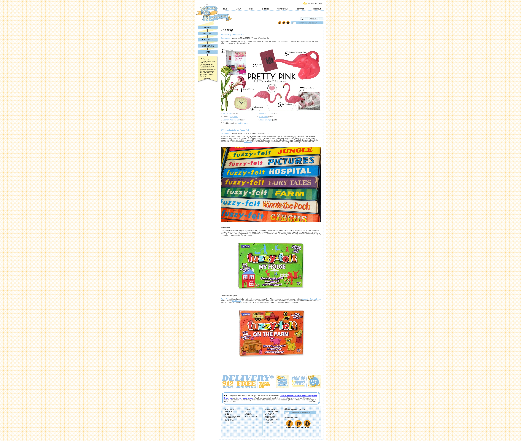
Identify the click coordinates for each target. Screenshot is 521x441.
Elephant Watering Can (231, 120)
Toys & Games (208, 34)
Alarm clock (263, 117)
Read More (313, 401)
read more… (208, 78)
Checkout (317, 9)
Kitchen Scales (271, 413)
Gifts (207, 52)
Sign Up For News (251, 416)
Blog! (307, 428)
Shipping (265, 9)
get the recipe (243, 123)
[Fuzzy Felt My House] (271, 266)
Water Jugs (269, 421)
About (238, 9)
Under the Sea (307, 299)
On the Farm (236, 301)
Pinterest (284, 23)
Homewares (207, 40)
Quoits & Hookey (271, 416)
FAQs (251, 9)
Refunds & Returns (232, 416)
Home (225, 9)
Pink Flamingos (266, 120)
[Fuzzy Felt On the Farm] (271, 332)
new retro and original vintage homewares (295, 396)
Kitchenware (208, 46)
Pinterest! (298, 428)
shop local (234, 117)
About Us (228, 412)
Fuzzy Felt (248, 142)
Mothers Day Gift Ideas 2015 (232, 35)
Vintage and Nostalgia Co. (209, 14)
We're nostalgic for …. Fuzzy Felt (235, 130)
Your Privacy (230, 418)
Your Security (230, 419)
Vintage (207, 28)
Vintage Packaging (272, 419)
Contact (300, 9)
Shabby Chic (269, 422)
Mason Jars (269, 415)
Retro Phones (270, 418)
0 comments (225, 38)
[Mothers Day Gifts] (271, 111)
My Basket (319, 3)
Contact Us (229, 421)
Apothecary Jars (271, 412)
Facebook (280, 23)
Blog (288, 23)
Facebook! (289, 428)
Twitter (248, 413)
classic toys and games (245, 398)
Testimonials (282, 9)
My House (317, 299)
